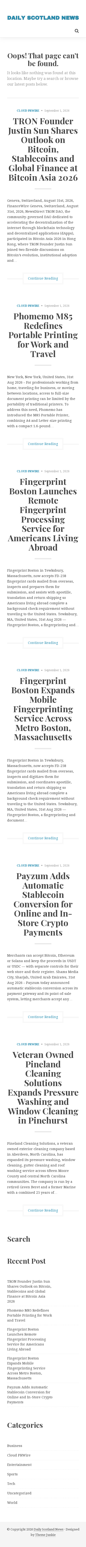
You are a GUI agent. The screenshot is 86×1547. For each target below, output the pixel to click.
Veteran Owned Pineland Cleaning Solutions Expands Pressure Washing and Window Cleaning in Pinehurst (43, 1087)
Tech (11, 1484)
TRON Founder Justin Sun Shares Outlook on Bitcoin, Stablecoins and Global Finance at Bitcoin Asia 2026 (43, 149)
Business (14, 1446)
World (12, 1503)
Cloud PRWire (28, 110)
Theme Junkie (45, 1535)
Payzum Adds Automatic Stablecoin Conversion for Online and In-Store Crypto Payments (43, 904)
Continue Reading (43, 278)
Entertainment (19, 1465)
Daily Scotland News (48, 1529)
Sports (12, 1474)
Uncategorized (19, 1493)
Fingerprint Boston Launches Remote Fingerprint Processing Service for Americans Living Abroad (43, 514)
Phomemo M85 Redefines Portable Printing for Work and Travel (43, 334)
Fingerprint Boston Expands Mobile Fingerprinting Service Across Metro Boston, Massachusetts (43, 709)
